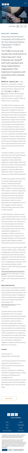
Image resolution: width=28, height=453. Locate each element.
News (7, 428)
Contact (21, 428)
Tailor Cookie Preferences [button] (18, 449)
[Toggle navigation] (25, 3)
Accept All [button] (4, 449)
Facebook (25, 26)
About (7, 422)
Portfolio (21, 422)
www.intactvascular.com (8, 304)
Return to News (9, 398)
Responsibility (21, 425)
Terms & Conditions (7, 430)
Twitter (21, 26)
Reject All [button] (10, 449)
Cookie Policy (21, 430)
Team (7, 425)
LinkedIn (17, 26)
